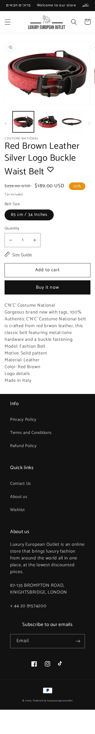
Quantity (12, 228)
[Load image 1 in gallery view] (23, 122)
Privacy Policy (23, 419)
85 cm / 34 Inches (29, 214)
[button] (7, 22)
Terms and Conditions (30, 432)
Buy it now (47, 287)
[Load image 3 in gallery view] (71, 122)
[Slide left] (5, 123)
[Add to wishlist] (50, 169)
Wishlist (17, 510)
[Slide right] (89, 123)
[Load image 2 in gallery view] (47, 122)
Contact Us (20, 483)
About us (18, 496)
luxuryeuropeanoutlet (60, 701)
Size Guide (22, 255)
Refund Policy (23, 446)
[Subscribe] (78, 641)
